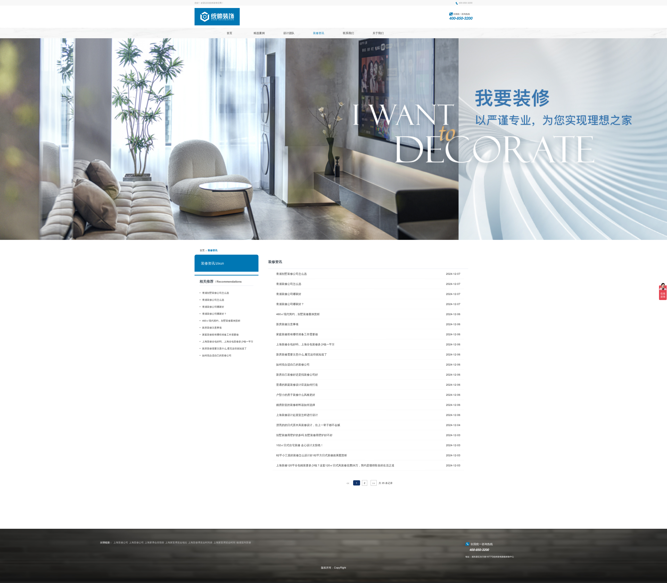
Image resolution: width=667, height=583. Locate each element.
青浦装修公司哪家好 (213, 307)
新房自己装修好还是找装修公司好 (297, 374)
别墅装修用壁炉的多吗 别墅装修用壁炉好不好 (304, 435)
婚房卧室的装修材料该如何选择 (295, 405)
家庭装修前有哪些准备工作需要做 (220, 334)
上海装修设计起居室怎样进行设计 (297, 415)
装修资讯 (212, 250)
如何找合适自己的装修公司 (216, 355)
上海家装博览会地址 (176, 542)
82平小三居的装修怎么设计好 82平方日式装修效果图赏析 (311, 455)
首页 (202, 250)
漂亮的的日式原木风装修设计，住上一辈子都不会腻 (308, 425)
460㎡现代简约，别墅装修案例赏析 (221, 320)
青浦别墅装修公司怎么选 (215, 293)
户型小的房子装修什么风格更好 (295, 395)
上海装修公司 (120, 542)
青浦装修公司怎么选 (213, 300)
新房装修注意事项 (212, 327)
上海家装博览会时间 (224, 542)
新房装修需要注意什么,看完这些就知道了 (224, 348)
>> (373, 483)
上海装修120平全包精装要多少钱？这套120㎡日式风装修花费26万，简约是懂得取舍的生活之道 (335, 465)
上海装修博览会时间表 (200, 542)
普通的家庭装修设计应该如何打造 (297, 385)
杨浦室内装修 (243, 542)
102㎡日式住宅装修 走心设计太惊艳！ (299, 445)
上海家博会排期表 (154, 542)
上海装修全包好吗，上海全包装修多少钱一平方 (227, 341)
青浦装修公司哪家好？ (214, 313)
